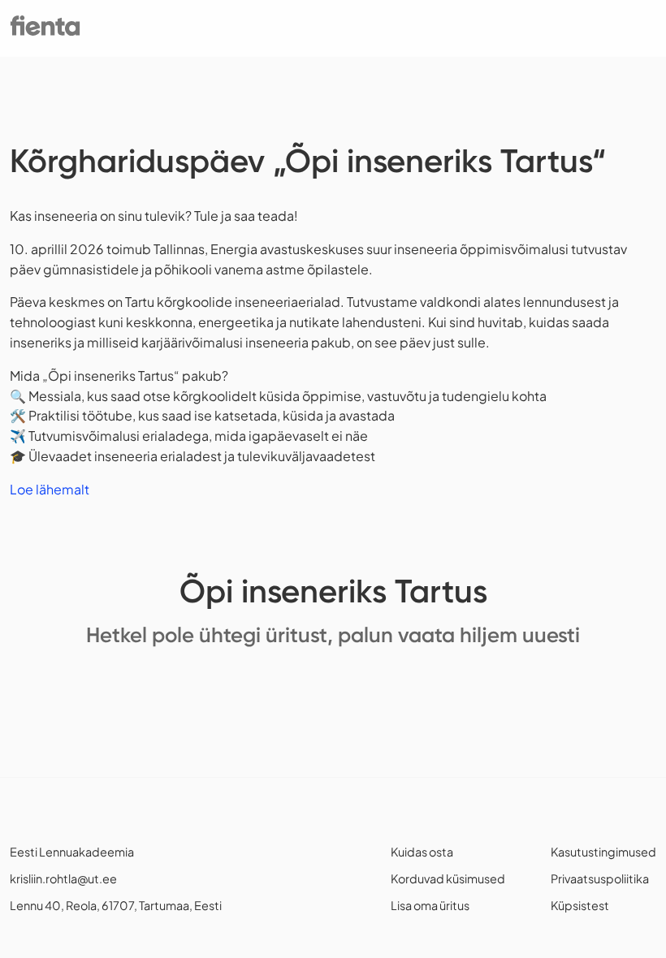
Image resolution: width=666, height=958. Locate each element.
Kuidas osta (422, 851)
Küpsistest (580, 905)
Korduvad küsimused (448, 878)
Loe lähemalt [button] (49, 489)
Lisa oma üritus (430, 905)
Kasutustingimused (603, 851)
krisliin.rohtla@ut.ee (63, 878)
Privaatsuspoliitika (600, 878)
